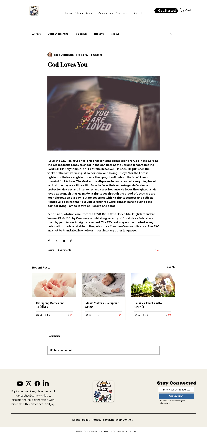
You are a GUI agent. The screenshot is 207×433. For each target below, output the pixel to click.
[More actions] (158, 55)
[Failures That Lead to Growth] (153, 285)
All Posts (36, 34)
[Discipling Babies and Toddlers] (54, 285)
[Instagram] (28, 383)
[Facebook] (37, 383)
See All (171, 267)
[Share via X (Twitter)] (56, 240)
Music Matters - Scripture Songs (102, 304)
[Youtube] (19, 383)
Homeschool (81, 34)
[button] (79, 13)
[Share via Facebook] (48, 240)
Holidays (99, 34)
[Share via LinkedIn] (63, 240)
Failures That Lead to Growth (148, 304)
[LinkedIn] (45, 383)
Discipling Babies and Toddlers (50, 304)
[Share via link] (71, 240)
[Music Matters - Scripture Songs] (103, 285)
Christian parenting (57, 34)
